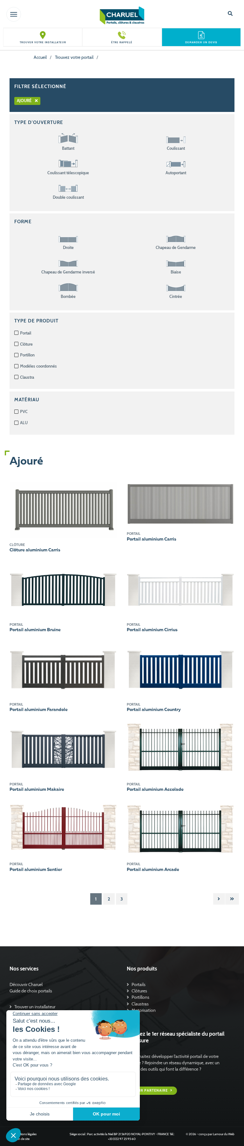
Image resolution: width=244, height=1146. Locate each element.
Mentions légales (25, 1134)
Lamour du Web (223, 1134)
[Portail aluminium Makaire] (63, 748)
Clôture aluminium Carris (35, 550)
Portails (139, 984)
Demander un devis (201, 42)
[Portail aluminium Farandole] (63, 668)
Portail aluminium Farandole (39, 710)
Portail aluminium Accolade (155, 789)
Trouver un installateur (34, 1006)
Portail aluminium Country (154, 710)
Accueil (40, 57)
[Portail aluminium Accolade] (180, 748)
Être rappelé (121, 42)
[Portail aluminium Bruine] (63, 588)
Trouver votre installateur (43, 42)
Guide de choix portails (31, 990)
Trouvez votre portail (74, 57)
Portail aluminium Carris (151, 539)
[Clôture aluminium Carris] (63, 509)
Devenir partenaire (148, 1090)
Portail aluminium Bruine (35, 630)
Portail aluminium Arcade (153, 869)
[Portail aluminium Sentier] (63, 828)
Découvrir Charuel (26, 984)
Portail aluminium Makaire (37, 789)
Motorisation (144, 1010)
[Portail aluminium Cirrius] (180, 588)
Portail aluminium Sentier (36, 869)
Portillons (140, 997)
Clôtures (139, 990)
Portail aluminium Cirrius (152, 630)
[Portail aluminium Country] (180, 668)
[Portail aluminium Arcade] (180, 828)
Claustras (140, 1003)
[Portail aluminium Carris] (180, 504)
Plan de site (22, 1139)
